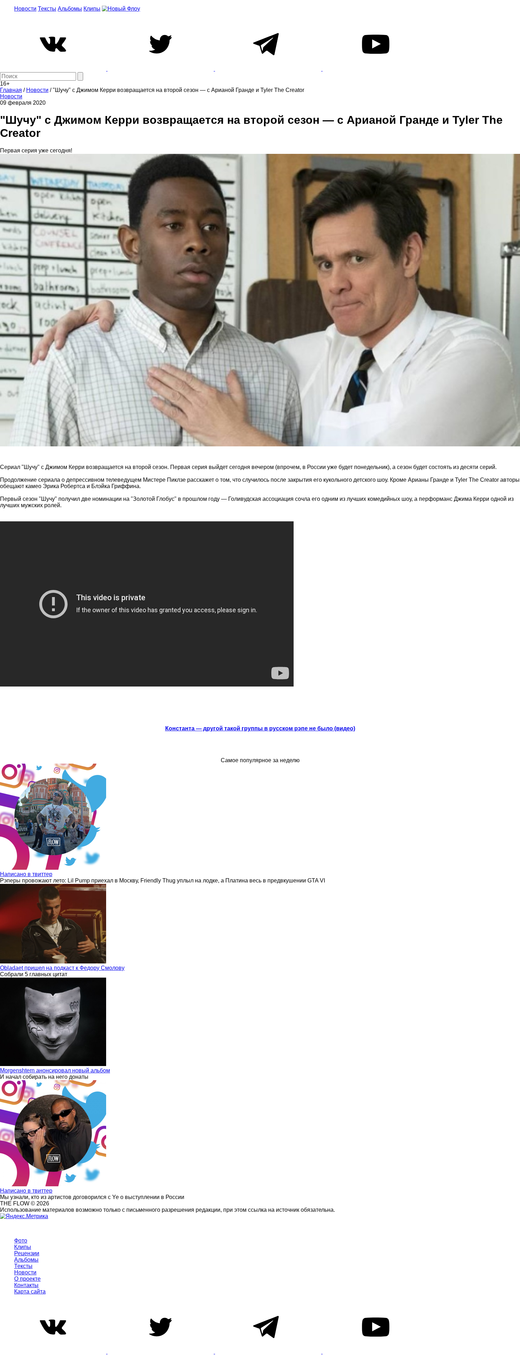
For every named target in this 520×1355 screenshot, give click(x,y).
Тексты (47, 9)
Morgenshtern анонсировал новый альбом (55, 1070)
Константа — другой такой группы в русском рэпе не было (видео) (260, 728)
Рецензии (26, 1253)
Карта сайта (30, 1292)
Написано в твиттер (26, 874)
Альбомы (70, 9)
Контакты (26, 1285)
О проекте (27, 1279)
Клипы (91, 9)
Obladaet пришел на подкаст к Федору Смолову (62, 968)
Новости (25, 9)
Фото (20, 1241)
